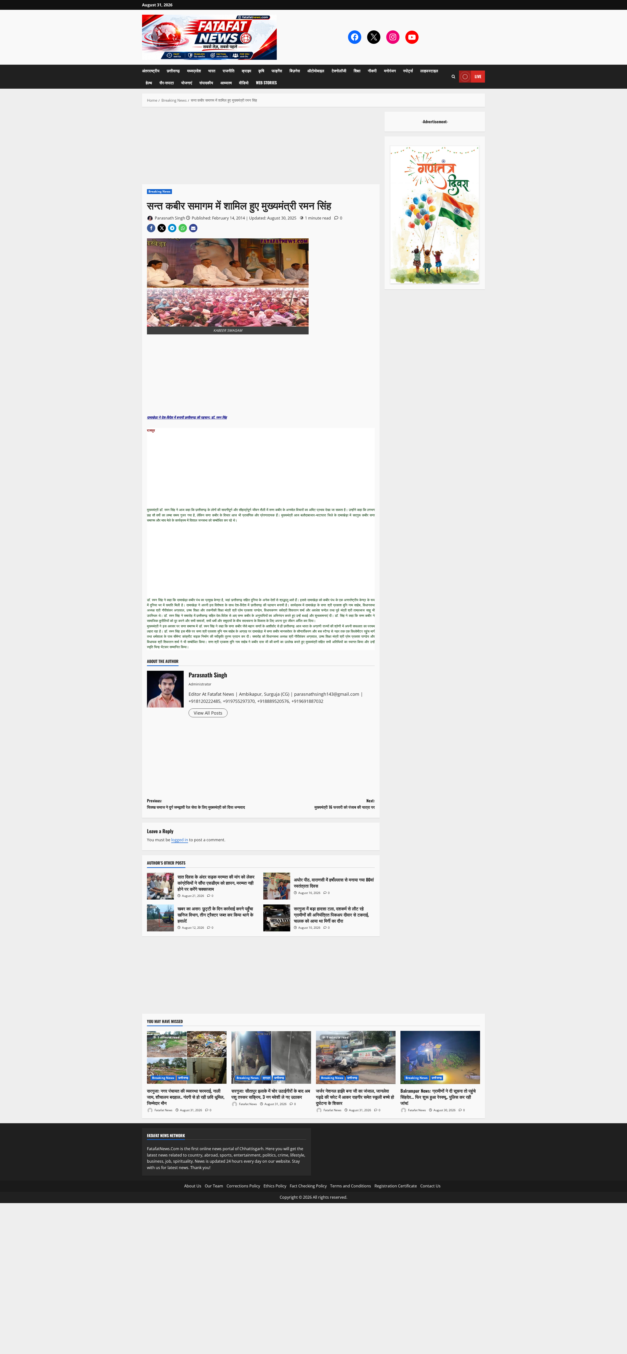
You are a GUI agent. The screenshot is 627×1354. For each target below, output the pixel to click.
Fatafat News (163, 1110)
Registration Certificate (395, 1186)
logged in (179, 839)
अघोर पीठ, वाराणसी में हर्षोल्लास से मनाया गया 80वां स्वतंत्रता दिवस (276, 886)
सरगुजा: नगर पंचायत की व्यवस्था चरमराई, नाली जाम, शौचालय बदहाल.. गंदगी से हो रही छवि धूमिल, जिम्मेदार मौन (185, 1096)
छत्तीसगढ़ (173, 70)
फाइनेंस (277, 70)
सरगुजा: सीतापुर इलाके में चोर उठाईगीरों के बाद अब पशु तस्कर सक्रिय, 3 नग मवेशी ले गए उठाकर (270, 1093)
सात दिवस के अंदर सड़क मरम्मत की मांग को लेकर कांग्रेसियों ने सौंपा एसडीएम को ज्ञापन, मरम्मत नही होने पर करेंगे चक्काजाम (160, 886)
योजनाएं (186, 82)
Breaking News (159, 191)
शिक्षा (357, 70)
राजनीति (228, 70)
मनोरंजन (390, 70)
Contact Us (430, 1186)
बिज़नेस (294, 70)
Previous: (196, 804)
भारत (211, 70)
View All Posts (208, 713)
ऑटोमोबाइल (315, 70)
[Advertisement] (261, 148)
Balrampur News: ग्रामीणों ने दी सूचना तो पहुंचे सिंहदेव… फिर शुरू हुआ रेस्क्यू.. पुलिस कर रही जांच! (438, 1096)
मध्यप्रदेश (194, 70)
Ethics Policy (275, 1186)
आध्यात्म (226, 82)
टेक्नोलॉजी (339, 70)
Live (478, 76)
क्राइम (246, 70)
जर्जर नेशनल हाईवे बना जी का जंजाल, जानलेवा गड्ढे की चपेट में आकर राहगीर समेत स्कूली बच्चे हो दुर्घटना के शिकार (355, 1096)
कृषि (261, 70)
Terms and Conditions (350, 1186)
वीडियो (244, 82)
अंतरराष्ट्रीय (150, 70)
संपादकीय (206, 82)
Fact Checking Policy (308, 1186)
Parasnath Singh (169, 218)
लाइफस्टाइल (429, 70)
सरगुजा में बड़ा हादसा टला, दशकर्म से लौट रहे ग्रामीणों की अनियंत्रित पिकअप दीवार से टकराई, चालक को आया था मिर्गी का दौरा (276, 917)
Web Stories (266, 82)
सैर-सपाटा (166, 82)
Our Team (214, 1186)
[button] (453, 76)
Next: (344, 804)
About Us (192, 1186)
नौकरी (372, 70)
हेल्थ (149, 82)
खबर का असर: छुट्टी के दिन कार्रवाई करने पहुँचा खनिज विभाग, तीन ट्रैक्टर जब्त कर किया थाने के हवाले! (160, 917)
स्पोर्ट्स (408, 70)
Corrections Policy (243, 1186)
